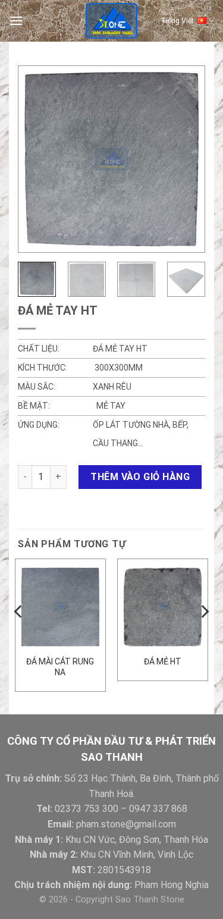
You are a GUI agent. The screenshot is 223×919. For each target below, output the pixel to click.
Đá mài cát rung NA (60, 667)
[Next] (186, 159)
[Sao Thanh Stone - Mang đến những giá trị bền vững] (112, 21)
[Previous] (37, 159)
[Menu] (16, 20)
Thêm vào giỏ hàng (140, 476)
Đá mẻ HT (162, 661)
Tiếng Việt (177, 21)
